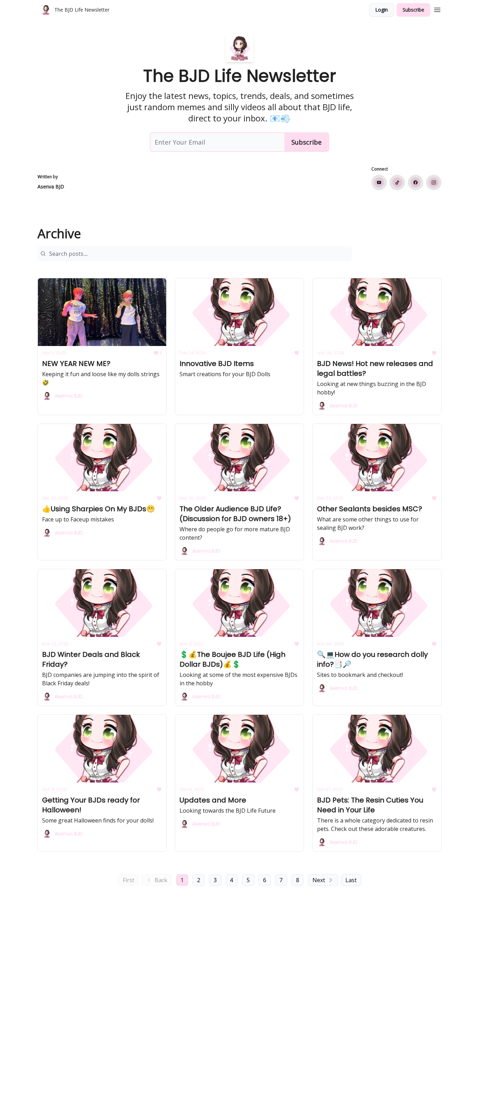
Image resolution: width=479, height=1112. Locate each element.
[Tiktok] (397, 182)
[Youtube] (379, 182)
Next (318, 880)
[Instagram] (433, 182)
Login (381, 9)
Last (351, 880)
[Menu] (437, 9)
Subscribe (413, 9)
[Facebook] (415, 182)
